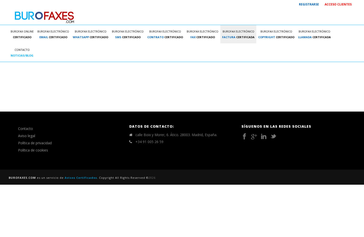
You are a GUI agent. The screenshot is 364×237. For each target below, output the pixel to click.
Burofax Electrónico (53, 34)
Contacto (22, 52)
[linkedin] (264, 137)
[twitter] (273, 137)
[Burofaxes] (45, 17)
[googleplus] (254, 137)
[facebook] (244, 137)
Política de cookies (33, 150)
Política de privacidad (35, 143)
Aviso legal (26, 135)
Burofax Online (22, 34)
